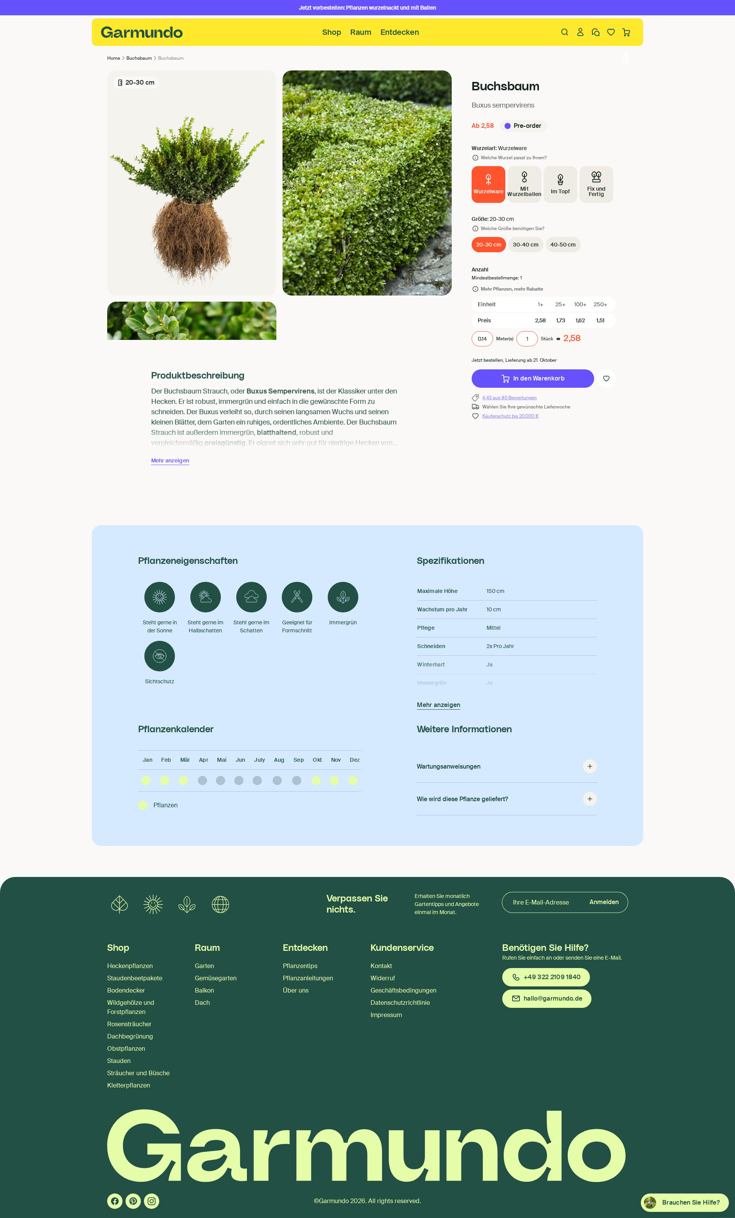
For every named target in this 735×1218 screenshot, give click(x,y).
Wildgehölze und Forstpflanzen (130, 1007)
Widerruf (383, 978)
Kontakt (381, 966)
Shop (331, 32)
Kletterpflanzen (128, 1085)
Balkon (204, 990)
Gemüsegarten (216, 978)
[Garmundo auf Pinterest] (133, 1201)
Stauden (119, 1061)
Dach (202, 1003)
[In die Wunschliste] (606, 378)
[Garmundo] (142, 32)
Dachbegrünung (130, 1036)
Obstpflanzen (126, 1049)
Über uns (296, 990)
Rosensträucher (129, 1024)
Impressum (386, 1015)
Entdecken (400, 32)
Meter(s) (504, 339)
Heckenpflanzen (130, 966)
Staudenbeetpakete (134, 978)
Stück (547, 339)
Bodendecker (126, 990)
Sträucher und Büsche (138, 1073)
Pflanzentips (300, 966)
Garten (204, 966)
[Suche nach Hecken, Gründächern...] (565, 32)
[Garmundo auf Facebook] (114, 1201)
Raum (360, 32)
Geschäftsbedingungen (403, 990)
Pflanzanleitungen (308, 978)
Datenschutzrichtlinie (400, 1003)
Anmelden (604, 902)
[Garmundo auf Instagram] (151, 1201)
